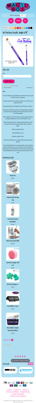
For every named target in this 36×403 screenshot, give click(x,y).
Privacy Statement (18, 394)
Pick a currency (15, 15)
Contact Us (17, 390)
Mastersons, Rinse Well (12, 241)
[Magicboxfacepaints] (18, 12)
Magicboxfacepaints (17, 400)
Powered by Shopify (18, 402)
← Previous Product (7, 87)
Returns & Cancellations (18, 396)
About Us (26, 390)
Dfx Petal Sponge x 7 (13, 284)
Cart (25, 20)
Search (9, 390)
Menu (11, 20)
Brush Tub (12, 175)
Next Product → (29, 87)
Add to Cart (8, 81)
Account (18, 20)
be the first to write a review (20, 360)
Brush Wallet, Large (12, 306)
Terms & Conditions (12, 392)
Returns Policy (25, 392)
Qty (4, 73)
